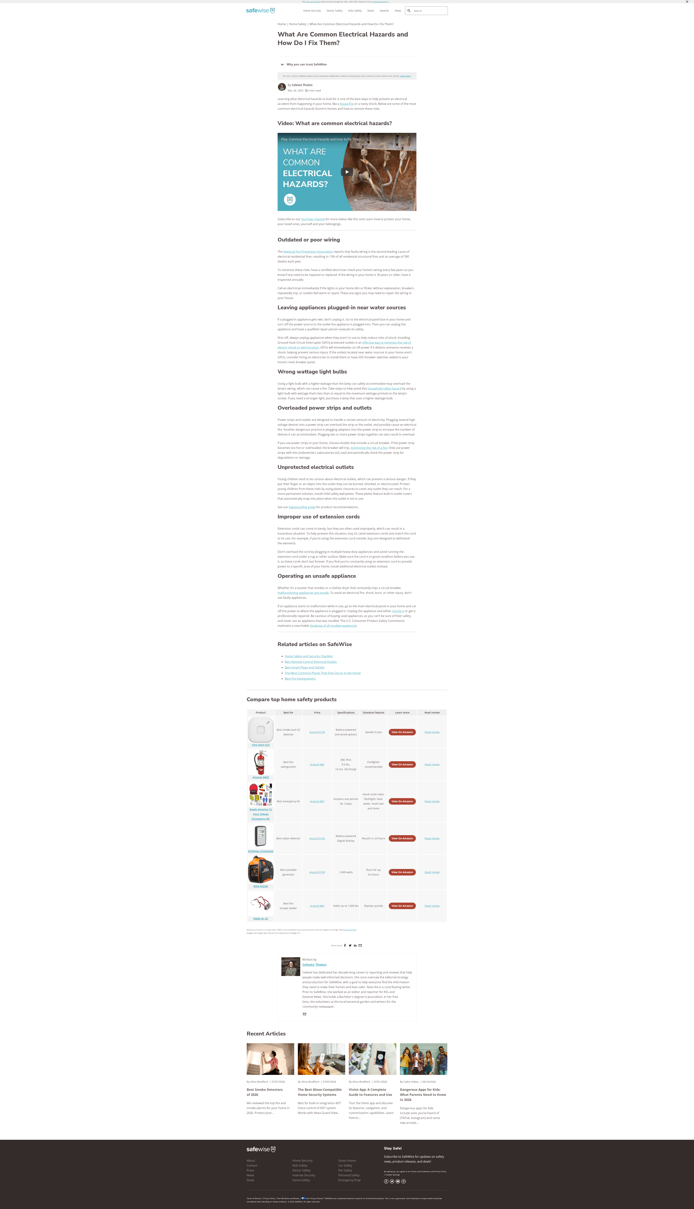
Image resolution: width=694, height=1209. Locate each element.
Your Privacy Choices (314, 1198)
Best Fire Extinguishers (300, 679)
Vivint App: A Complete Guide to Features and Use (370, 1092)
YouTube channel (313, 219)
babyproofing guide (302, 507)
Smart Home (347, 1161)
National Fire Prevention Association (308, 252)
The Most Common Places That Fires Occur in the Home (323, 673)
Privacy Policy (440, 1171)
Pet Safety (345, 1170)
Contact (252, 1165)
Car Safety (345, 1165)
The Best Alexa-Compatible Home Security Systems (320, 1092)
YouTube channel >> (380, 1)
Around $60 (317, 801)
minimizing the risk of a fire (368, 448)
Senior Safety (334, 10)
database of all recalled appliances (333, 626)
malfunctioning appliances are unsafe (303, 593)
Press (250, 1170)
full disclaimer (350, 929)
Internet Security (303, 1175)
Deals (370, 10)
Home (282, 24)
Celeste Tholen (302, 85)
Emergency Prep (349, 1180)
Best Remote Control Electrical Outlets (311, 662)
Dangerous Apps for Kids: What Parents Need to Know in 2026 (423, 1094)
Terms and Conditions (420, 1171)
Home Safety (297, 24)
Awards (384, 10)
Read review (432, 732)
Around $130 (317, 732)
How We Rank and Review (288, 1198)
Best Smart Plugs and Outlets (305, 667)
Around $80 (317, 764)
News (398, 10)
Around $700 (317, 872)
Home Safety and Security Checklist (309, 656)
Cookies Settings (393, 1174)
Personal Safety (348, 1175)
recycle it (398, 611)
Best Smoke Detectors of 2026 (265, 1092)
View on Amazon (402, 732)
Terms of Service (254, 1198)
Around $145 (317, 838)
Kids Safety (355, 10)
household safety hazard (384, 388)
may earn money (313, 1)
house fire (347, 104)
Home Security (312, 10)
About (251, 1161)
